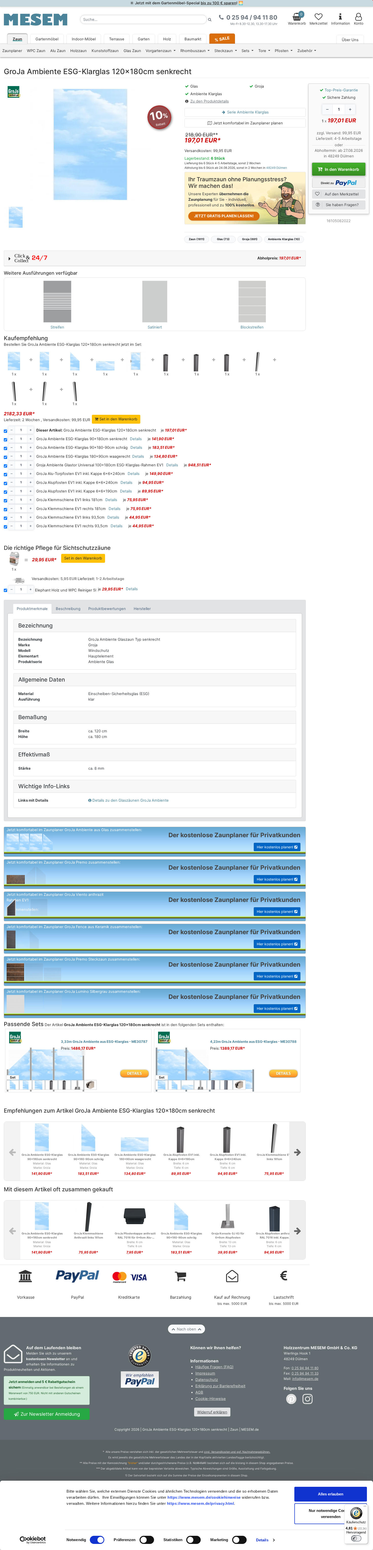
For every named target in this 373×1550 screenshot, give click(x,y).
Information (340, 23)
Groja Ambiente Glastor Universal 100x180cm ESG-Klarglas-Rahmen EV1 (99, 465)
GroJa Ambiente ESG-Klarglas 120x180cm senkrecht (96, 430)
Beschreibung (68, 608)
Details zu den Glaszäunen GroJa (130, 800)
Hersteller (142, 608)
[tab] (32, 609)
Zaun (17, 39)
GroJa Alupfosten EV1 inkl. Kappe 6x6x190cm (76, 491)
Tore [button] (262, 50)
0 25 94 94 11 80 (305, 1368)
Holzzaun (78, 50)
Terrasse (116, 39)
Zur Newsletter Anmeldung (49, 1414)
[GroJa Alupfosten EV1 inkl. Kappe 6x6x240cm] (197, 361)
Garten (144, 39)
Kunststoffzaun (105, 50)
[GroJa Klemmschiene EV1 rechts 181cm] (14, 390)
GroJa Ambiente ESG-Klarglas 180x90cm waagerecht (83, 456)
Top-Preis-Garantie (341, 90)
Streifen (57, 327)
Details (262, 1540)
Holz (167, 39)
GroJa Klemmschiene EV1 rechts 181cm (71, 508)
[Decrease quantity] (327, 109)
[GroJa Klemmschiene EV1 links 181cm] (257, 361)
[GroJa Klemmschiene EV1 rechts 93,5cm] (75, 390)
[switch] (147, 1540)
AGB (199, 1392)
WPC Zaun (36, 50)
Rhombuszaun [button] (193, 50)
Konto (358, 23)
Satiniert (155, 327)
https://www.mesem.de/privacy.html (200, 1503)
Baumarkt (192, 39)
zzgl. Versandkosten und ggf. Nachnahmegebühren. (237, 1452)
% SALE (222, 38)
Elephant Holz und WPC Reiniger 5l (65, 590)
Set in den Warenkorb (117, 419)
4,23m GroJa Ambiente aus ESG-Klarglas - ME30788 (253, 1042)
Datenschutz (206, 1379)
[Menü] (365, 1507)
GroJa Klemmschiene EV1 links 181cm (69, 500)
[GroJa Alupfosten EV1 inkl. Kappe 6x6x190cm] (227, 361)
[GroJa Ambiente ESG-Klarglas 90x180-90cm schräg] (75, 361)
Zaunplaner (12, 50)
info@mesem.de (305, 1379)
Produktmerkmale (32, 608)
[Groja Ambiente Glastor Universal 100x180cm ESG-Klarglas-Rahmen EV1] (136, 361)
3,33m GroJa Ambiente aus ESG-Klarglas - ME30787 (104, 1042)
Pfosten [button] (282, 50)
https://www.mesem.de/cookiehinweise (204, 1497)
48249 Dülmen (276, 168)
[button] (155, 258)
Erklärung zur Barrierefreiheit (220, 1386)
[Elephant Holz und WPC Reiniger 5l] (14, 558)
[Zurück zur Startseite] (35, 19)
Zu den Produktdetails (209, 101)
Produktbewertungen (107, 608)
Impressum (205, 1373)
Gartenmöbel (47, 39)
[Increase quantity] (350, 109)
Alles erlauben (330, 1494)
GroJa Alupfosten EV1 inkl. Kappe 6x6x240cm (77, 482)
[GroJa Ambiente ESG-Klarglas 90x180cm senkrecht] (44, 361)
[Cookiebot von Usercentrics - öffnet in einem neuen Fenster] (33, 1540)
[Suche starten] (210, 19)
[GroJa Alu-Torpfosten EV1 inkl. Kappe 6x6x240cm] (166, 361)
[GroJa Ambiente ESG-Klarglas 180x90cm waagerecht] (105, 361)
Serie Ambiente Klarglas (247, 112)
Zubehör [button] (305, 50)
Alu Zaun (58, 50)
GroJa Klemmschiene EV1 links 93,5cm (70, 517)
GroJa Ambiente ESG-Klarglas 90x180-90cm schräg (82, 447)
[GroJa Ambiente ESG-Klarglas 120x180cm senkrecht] (14, 360)
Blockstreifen (252, 327)
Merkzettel (318, 23)
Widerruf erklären (212, 1412)
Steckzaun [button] (224, 50)
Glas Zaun (132, 50)
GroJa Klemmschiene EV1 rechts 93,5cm (72, 526)
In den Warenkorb (341, 169)
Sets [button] (246, 50)
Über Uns (350, 40)
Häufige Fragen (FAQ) (214, 1367)
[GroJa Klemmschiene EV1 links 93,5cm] (44, 390)
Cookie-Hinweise (210, 1398)
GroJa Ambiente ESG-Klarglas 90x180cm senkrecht (81, 439)
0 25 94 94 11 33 (305, 1373)
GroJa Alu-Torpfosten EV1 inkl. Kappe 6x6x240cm (80, 473)
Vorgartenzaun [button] (159, 50)
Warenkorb (297, 18)
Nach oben (186, 1329)
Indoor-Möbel (84, 39)
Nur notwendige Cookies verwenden (331, 1513)
